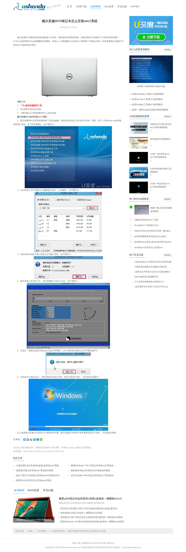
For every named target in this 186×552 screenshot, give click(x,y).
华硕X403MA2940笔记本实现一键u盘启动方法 (152, 231)
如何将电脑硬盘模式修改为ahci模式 (150, 236)
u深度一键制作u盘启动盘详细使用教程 (149, 109)
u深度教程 (95, 6)
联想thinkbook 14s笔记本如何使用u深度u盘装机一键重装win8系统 (92, 521)
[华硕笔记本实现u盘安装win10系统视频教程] (138, 128)
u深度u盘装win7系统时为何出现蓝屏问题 (152, 262)
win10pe (134, 6)
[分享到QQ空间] (28, 439)
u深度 (30, 531)
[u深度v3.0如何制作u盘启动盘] (151, 69)
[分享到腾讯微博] (34, 439)
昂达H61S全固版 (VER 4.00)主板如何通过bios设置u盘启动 (89, 508)
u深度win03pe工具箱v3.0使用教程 (147, 94)
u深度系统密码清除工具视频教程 (160, 170)
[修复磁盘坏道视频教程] (138, 143)
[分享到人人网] (38, 439)
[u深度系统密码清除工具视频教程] (138, 172)
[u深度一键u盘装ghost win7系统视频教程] (138, 158)
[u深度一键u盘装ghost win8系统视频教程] (138, 187)
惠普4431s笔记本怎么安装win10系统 (34, 480)
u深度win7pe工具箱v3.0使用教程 (147, 99)
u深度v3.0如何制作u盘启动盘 (151, 86)
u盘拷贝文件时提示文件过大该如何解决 (152, 272)
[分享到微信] (41, 439)
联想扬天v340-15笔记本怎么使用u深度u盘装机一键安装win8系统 (92, 517)
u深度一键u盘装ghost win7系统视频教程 (160, 155)
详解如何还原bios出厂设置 (146, 220)
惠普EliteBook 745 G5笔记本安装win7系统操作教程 (90, 465)
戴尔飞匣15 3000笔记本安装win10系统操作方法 (36, 475)
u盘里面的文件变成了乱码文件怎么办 (151, 286)
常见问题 (122, 6)
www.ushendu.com (73, 547)
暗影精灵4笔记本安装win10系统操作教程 (90, 470)
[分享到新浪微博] (31, 439)
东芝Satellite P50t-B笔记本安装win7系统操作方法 (91, 475)
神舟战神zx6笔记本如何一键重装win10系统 (81, 513)
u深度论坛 (110, 543)
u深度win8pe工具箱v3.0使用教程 (147, 104)
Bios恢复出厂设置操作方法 (146, 225)
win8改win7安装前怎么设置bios (148, 247)
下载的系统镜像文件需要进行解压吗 (150, 267)
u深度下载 (81, 6)
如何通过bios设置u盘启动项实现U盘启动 (152, 242)
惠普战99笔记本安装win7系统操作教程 (34, 470)
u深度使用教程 (58, 531)
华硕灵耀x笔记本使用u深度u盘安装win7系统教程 (36, 465)
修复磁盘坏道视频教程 (160, 139)
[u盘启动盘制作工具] (39, 6)
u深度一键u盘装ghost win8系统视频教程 (160, 185)
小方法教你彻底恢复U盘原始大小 (149, 281)
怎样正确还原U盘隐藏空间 (146, 276)
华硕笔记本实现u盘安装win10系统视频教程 (160, 126)
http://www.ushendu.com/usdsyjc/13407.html (43, 451)
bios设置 (109, 6)
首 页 (69, 6)
